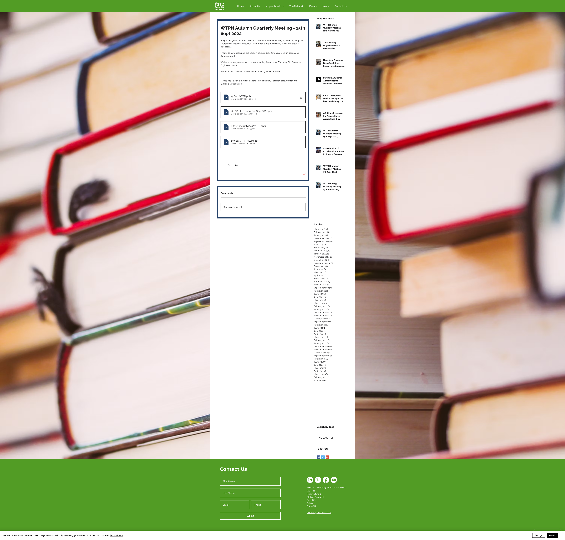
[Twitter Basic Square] (323, 457)
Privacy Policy (116, 535)
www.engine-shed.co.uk (319, 512)
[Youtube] (334, 480)
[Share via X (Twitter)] (229, 165)
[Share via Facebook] (222, 165)
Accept (552, 535)
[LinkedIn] (310, 480)
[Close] (561, 535)
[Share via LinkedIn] (236, 165)
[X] (318, 480)
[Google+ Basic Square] (327, 457)
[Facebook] (326, 480)
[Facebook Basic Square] (318, 457)
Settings (538, 535)
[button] (276, 6)
